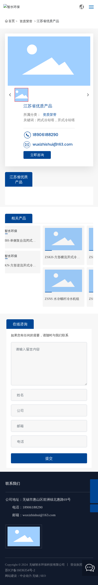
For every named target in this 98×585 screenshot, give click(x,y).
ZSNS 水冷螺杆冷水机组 (50, 299)
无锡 (35, 575)
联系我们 (12, 483)
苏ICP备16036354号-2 (20, 570)
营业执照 (76, 564)
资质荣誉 (26, 21)
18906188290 (45, 134)
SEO (43, 575)
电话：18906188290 (27, 507)
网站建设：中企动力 (18, 575)
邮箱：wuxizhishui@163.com (34, 515)
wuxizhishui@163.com (53, 144)
